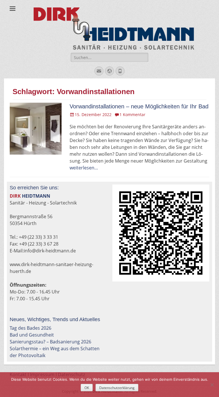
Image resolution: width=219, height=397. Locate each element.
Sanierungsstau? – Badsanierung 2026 (50, 342)
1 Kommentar (132, 114)
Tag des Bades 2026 (30, 328)
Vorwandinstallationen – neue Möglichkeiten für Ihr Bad (139, 106)
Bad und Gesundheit (32, 335)
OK (86, 387)
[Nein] (212, 385)
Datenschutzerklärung (117, 387)
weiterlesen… (84, 168)
